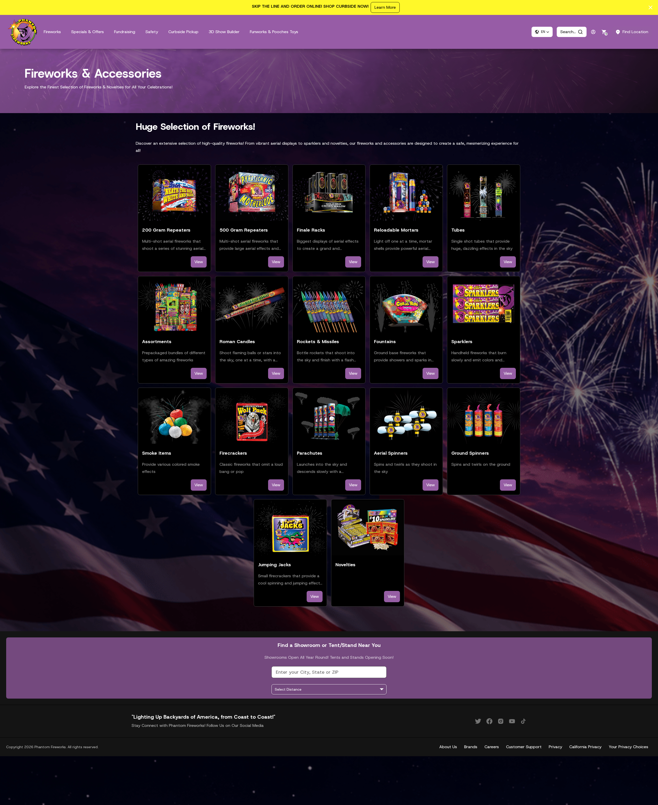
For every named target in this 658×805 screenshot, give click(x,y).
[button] (542, 32)
